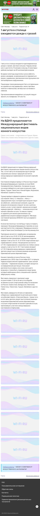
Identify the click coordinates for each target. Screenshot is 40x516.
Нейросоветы (8, 103)
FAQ (3, 482)
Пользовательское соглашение (13, 486)
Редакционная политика (10, 496)
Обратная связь (7, 489)
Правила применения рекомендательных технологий (16, 500)
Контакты (5, 493)
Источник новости (32, 112)
